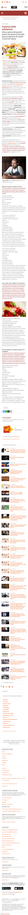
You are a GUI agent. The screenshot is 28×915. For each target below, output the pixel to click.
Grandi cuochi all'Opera (8, 838)
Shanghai (4, 851)
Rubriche (8, 17)
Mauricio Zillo (12, 143)
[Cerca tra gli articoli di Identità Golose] (23, 2)
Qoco (3, 847)
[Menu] (2, 13)
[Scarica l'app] (6, 888)
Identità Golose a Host (8, 840)
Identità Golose (16, 436)
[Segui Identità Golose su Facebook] (2, 2)
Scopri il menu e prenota (8, 822)
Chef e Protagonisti (7, 754)
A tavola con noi (6, 853)
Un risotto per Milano (7, 849)
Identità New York (7, 836)
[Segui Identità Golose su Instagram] (5, 2)
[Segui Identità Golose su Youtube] (9, 2)
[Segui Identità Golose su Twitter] (7, 2)
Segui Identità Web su (8, 682)
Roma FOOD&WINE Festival (9, 832)
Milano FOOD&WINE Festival (9, 830)
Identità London (6, 834)
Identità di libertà (6, 845)
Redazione (5, 760)
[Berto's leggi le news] (14, 7)
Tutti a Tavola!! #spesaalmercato (11, 843)
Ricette (4, 756)
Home (3, 17)
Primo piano (15, 17)
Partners (4, 762)
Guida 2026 (5, 862)
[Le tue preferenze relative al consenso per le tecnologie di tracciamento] (1, 686)
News (3, 765)
